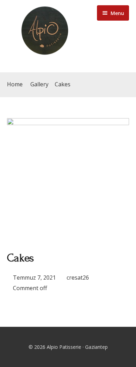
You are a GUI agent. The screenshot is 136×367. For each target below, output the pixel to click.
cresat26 (78, 277)
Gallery (39, 84)
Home (15, 84)
